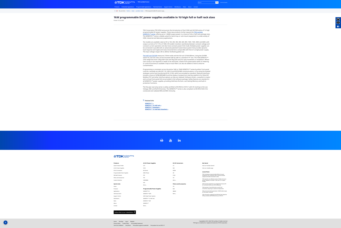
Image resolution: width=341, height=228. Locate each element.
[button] (338, 22)
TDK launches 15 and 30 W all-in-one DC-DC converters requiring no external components (213, 188)
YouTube (170, 140)
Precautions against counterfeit (140, 225)
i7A (173, 177)
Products (117, 7)
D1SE (144, 168)
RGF (174, 188)
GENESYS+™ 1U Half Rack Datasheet (156, 109)
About (189, 7)
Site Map (121, 221)
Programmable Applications (143, 7)
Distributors (177, 7)
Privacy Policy (117, 223)
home (128, 11)
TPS (144, 177)
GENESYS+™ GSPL (147, 193)
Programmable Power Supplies (121, 173)
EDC (174, 168)
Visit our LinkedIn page (207, 168)
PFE (144, 175)
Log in (126, 221)
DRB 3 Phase (146, 173)
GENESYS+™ (148, 103)
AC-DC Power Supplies (119, 168)
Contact (196, 7)
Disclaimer (128, 225)
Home (115, 186)
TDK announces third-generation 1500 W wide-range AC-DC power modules (214, 191)
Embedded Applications (128, 7)
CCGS (174, 175)
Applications (116, 191)
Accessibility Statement (137, 223)
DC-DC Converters (118, 170)
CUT (144, 165)
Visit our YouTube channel (208, 165)
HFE (144, 182)
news (133, 11)
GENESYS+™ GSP (147, 201)
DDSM (174, 170)
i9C (173, 173)
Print (161, 140)
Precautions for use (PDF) (157, 225)
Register (132, 221)
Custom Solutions (118, 180)
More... (145, 185)
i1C (173, 165)
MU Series (145, 170)
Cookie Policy (125, 223)
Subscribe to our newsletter (123, 212)
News (184, 7)
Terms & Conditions (118, 225)
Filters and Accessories (119, 177)
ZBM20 (174, 191)
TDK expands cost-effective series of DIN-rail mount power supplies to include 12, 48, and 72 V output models (214, 180)
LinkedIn (179, 140)
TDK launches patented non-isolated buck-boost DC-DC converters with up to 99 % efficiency (214, 184)
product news (139, 11)
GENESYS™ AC (146, 191)
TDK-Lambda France (143, 2)
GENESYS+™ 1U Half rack (152, 105)
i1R (173, 186)
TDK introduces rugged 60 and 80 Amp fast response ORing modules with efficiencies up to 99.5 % (214, 195)
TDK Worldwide (223, 2)
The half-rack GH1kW (150, 56)
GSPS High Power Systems (149, 196)
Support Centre (168, 7)
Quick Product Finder (119, 165)
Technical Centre (157, 7)
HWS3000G (145, 180)
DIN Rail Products (118, 175)
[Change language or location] (117, 11)
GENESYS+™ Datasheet (152, 107)
